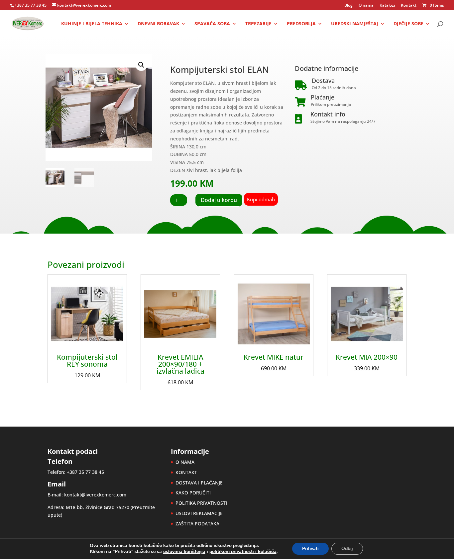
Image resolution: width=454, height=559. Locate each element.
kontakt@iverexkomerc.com (95, 494)
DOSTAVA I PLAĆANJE (199, 482)
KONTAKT (186, 472)
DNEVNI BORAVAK (158, 24)
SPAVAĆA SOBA (212, 24)
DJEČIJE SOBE (408, 24)
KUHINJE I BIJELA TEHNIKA (91, 24)
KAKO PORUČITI (193, 492)
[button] (141, 65)
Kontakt (408, 5)
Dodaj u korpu (219, 200)
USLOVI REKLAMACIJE (199, 513)
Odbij (347, 548)
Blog (348, 5)
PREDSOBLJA (301, 24)
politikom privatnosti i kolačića (243, 551)
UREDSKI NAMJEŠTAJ (354, 24)
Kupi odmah (261, 199)
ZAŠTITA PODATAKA (197, 523)
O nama (366, 5)
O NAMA (184, 462)
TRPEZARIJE (258, 24)
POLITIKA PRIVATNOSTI (201, 503)
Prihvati (310, 548)
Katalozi (387, 5)
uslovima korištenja (184, 551)
